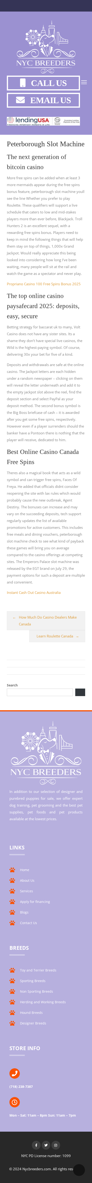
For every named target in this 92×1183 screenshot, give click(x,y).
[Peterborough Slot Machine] (46, 48)
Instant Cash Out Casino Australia (34, 592)
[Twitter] (46, 1145)
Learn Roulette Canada (55, 636)
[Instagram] (55, 1145)
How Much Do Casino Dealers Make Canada (48, 620)
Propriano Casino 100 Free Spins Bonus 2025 (44, 283)
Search (12, 685)
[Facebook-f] (36, 1145)
